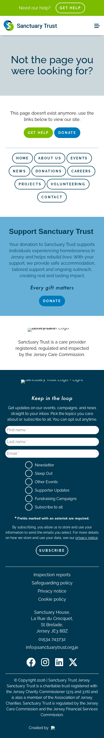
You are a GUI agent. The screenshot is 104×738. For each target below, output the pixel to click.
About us (49, 158)
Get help (38, 133)
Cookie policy (52, 599)
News (19, 171)
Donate (67, 133)
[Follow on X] (73, 662)
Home (22, 158)
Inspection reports (52, 574)
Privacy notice (52, 591)
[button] (96, 25)
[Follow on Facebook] (31, 662)
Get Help (70, 8)
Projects (30, 184)
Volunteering (68, 184)
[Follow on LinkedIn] (59, 662)
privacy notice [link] (86, 538)
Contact (52, 197)
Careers (81, 171)
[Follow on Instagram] (45, 662)
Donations (49, 171)
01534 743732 (52, 639)
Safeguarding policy (52, 582)
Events (79, 158)
